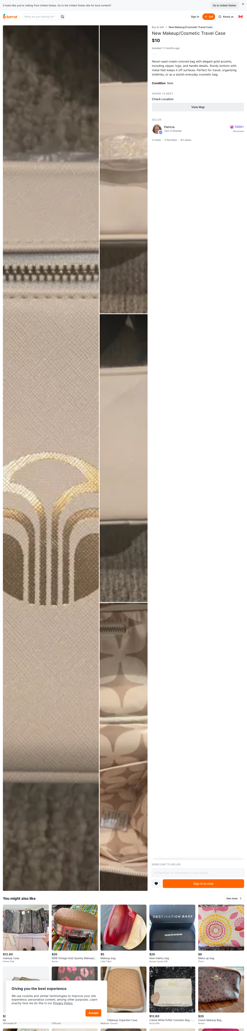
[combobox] (41, 16)
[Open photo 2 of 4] (124, 169)
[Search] (62, 16)
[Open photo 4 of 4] (124, 747)
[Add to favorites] (156, 883)
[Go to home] (10, 16)
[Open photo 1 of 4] (51, 458)
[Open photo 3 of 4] (124, 458)
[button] (234, 898)
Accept (93, 1013)
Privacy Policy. (63, 1003)
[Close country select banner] (243, 4)
